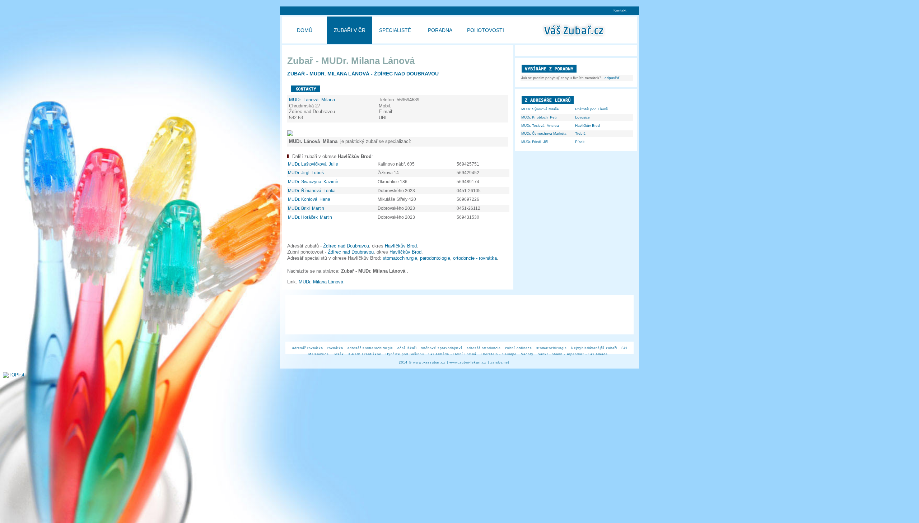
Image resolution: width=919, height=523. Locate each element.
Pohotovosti (485, 30)
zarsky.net (499, 362)
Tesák (338, 354)
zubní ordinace (518, 348)
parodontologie (435, 258)
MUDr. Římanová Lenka (312, 191)
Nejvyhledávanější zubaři (594, 348)
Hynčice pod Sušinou (405, 354)
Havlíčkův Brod (401, 246)
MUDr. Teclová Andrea (540, 126)
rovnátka (335, 348)
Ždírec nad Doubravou (346, 246)
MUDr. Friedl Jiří (534, 142)
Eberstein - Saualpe (499, 354)
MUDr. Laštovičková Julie (313, 164)
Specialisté (395, 30)
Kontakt (620, 10)
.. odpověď (610, 78)
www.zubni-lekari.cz (467, 362)
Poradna (440, 30)
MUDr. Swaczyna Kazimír (313, 182)
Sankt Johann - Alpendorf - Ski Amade (573, 354)
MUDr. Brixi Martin (306, 208)
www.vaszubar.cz (429, 362)
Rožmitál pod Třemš (591, 109)
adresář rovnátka (307, 348)
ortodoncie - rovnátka (475, 258)
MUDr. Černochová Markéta (543, 133)
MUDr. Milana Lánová (322, 281)
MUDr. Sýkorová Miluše (540, 109)
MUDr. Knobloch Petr (539, 117)
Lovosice (582, 117)
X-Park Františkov (364, 354)
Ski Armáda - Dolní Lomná (452, 354)
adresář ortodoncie (484, 348)
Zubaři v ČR (349, 30)
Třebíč (580, 133)
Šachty (527, 354)
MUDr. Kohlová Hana (309, 199)
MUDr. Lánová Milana (312, 99)
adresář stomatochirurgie (370, 348)
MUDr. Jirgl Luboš (306, 173)
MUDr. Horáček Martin (310, 217)
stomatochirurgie (400, 258)
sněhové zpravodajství (441, 348)
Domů (304, 30)
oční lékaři (407, 348)
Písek (579, 142)
